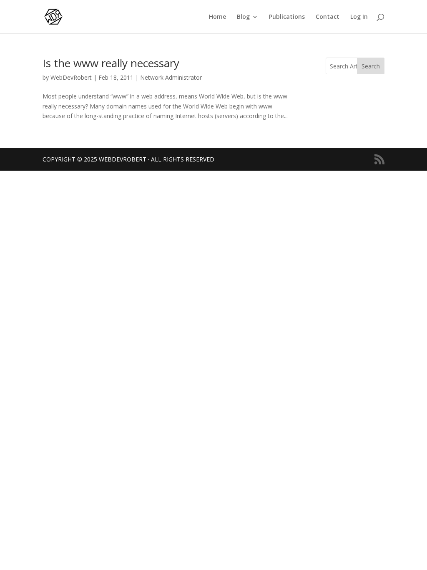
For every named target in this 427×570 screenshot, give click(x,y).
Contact (327, 17)
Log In (359, 17)
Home (217, 17)
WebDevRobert (71, 77)
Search (371, 66)
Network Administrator (171, 77)
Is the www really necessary (111, 63)
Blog (243, 17)
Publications (287, 17)
